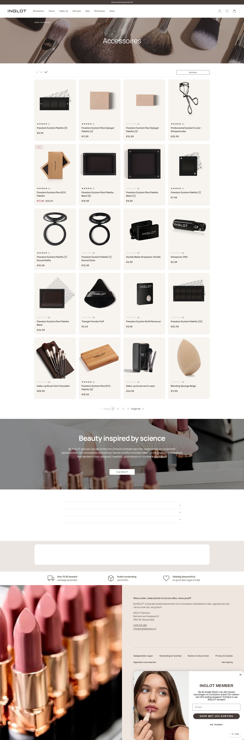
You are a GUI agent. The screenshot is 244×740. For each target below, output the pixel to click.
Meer (112, 10)
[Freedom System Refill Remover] (144, 293)
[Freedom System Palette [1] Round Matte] (55, 229)
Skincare (77, 10)
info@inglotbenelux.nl (144, 628)
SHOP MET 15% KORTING (216, 716)
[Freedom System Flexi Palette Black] (55, 293)
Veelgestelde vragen (143, 655)
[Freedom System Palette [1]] (188, 164)
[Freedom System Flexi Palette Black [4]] (144, 164)
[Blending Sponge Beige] (188, 358)
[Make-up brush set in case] (144, 358)
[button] (234, 11)
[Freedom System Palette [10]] (188, 293)
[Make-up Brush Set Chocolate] (55, 358)
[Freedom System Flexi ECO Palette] (55, 164)
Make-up (63, 10)
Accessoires (45, 22)
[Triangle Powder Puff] (99, 293)
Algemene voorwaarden (144, 662)
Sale (87, 10)
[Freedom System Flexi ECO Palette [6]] (99, 358)
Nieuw (52, 10)
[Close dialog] (240, 675)
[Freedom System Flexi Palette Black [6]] (99, 164)
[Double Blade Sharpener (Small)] (144, 229)
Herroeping (227, 662)
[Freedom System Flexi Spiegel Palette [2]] (144, 100)
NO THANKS (216, 725)
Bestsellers (38, 10)
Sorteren (193, 72)
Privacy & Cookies (224, 655)
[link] (105, 408)
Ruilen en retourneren (198, 655)
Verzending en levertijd (170, 655)
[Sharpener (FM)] (188, 229)
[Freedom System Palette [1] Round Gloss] (99, 229)
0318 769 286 (140, 625)
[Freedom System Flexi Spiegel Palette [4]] (99, 100)
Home (36, 22)
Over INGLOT (122, 472)
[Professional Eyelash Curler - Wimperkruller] (188, 100)
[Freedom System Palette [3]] (55, 100)
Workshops (99, 10)
